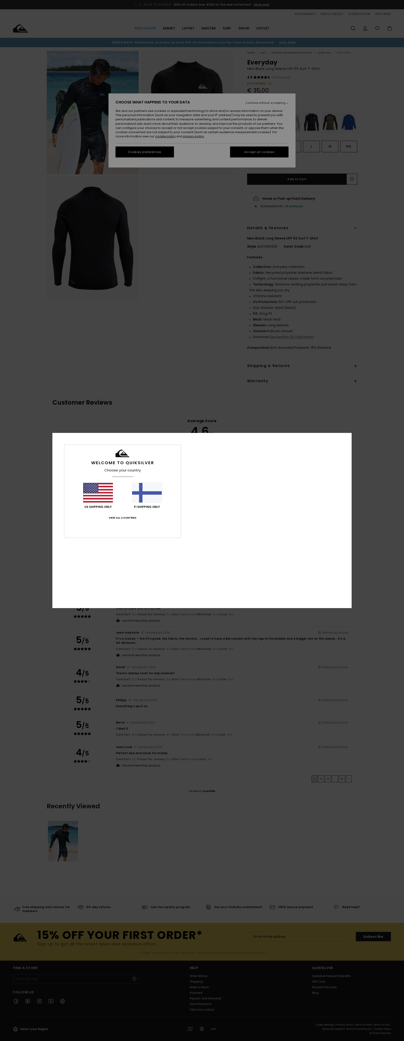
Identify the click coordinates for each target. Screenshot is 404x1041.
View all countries (122, 518)
